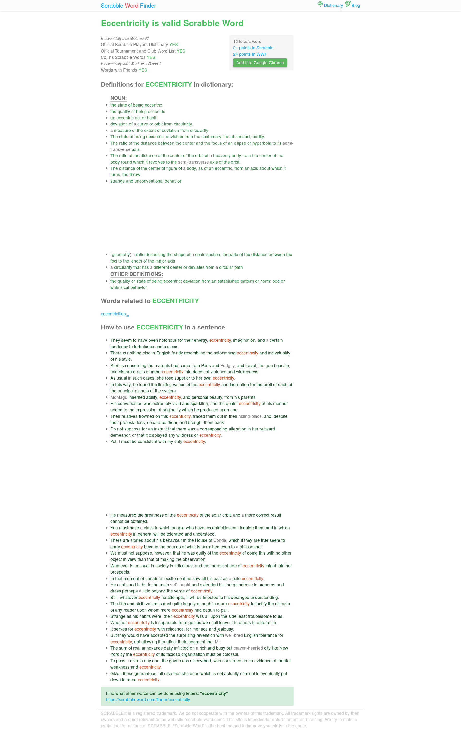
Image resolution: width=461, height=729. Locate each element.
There (116, 353)
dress (115, 591)
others (245, 622)
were (156, 616)
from (168, 124)
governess (179, 660)
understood (204, 534)
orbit (158, 124)
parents (248, 397)
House (201, 540)
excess (170, 346)
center (189, 143)
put (284, 673)
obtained (139, 521)
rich (203, 648)
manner (280, 403)
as (200, 168)
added (116, 409)
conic (200, 254)
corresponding (213, 429)
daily (168, 648)
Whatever (119, 565)
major (160, 261)
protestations (132, 422)
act (138, 117)
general (145, 534)
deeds (199, 372)
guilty (201, 553)
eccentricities (115, 314)
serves (120, 629)
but (229, 648)
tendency (119, 346)
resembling (194, 353)
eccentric (153, 105)
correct (262, 515)
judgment (196, 642)
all (203, 578)
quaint (232, 403)
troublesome (260, 616)
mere (156, 372)
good (270, 365)
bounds (174, 547)
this (118, 384)
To (112, 660)
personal (200, 397)
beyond (151, 547)
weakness (120, 667)
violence (218, 372)
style (126, 359)
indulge (247, 528)
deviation (119, 124)
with (162, 441)
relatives (129, 416)
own (208, 378)
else (147, 353)
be (134, 441)
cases (148, 378)
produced (209, 409)
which (138, 162)
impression (146, 409)
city (267, 648)
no (278, 553)
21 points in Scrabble (253, 47)
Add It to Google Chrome (260, 62)
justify (261, 603)
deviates (196, 267)
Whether (118, 622)
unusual (142, 565)
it (147, 162)
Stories (117, 365)
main (164, 584)
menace (200, 629)
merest (217, 565)
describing (155, 254)
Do (113, 429)
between (166, 143)
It (111, 629)
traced (199, 416)
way (127, 384)
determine (266, 622)
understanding (264, 597)
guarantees (145, 673)
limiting (165, 384)
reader (129, 610)
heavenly (221, 155)
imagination (244, 340)
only (178, 441)
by (122, 654)
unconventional (149, 181)
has (145, 267)
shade (231, 565)
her (199, 378)
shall (213, 622)
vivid (176, 403)
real (136, 648)
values (179, 384)
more (250, 515)
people (178, 528)
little (146, 591)
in (153, 353)
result (276, 515)
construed (231, 660)
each (282, 384)
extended (209, 584)
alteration (237, 429)
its (279, 143)
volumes (154, 603)
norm (265, 281)
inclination (239, 384)
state (122, 105)
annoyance (152, 648)
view (132, 559)
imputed (210, 597)
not (120, 429)
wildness (184, 435)
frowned (146, 416)
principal (126, 391)
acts (141, 372)
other (286, 553)
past (218, 578)
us (280, 616)
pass (120, 660)
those (128, 673)
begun (209, 610)
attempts (175, 597)
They (115, 340)
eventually (270, 673)
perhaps (130, 591)
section (213, 254)
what (191, 547)
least (242, 616)
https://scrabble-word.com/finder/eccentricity (148, 699)
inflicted (181, 648)
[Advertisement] (202, 217)
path (238, 267)
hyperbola (261, 143)
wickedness (247, 372)
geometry (121, 254)
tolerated (175, 534)
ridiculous (183, 565)
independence (239, 584)
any (171, 435)
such (137, 378)
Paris (206, 365)
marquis (162, 365)
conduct (242, 136)
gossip (282, 365)
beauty (215, 397)
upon (224, 409)
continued (126, 584)
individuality (279, 353)
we (205, 622)
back (219, 422)
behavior (173, 181)
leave (224, 622)
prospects (119, 572)
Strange (118, 616)
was (147, 403)
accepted (159, 635)
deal (167, 603)
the (113, 105)
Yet (113, 441)
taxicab (173, 654)
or (144, 117)
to (274, 143)
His (113, 403)
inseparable (166, 622)
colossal (230, 654)
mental (284, 660)
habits (145, 616)
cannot (116, 521)
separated (156, 422)
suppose (132, 429)
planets (142, 391)
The (114, 136)
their (188, 340)
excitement (174, 578)
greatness (154, 515)
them (211, 416)
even (225, 547)
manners (267, 584)
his (118, 359)
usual (122, 378)
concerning (135, 365)
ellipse (240, 143)
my (170, 441)
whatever (128, 597)
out (220, 416)
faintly (177, 353)
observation (194, 559)
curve (142, 124)
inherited (136, 397)
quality (124, 111)
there (181, 429)
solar (216, 515)
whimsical (119, 287)
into (188, 372)
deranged (240, 597)
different (161, 267)
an (112, 117)
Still (113, 597)
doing (252, 553)
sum (123, 648)
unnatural (154, 578)
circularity (183, 124)
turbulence (144, 346)
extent (150, 130)
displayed (158, 435)
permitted (210, 547)
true (264, 540)
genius (194, 622)
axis (136, 149)
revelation (205, 635)
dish (134, 660)
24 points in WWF (250, 54)
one (233, 409)
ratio (123, 143)
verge (179, 591)
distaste (282, 603)
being (138, 105)
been (153, 340)
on (157, 416)
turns (115, 174)
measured (126, 515)
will (156, 534)
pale (236, 578)
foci (113, 261)
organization (193, 654)
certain (276, 340)
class (149, 528)
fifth (122, 603)
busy (220, 648)
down (115, 679)
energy (200, 340)
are (126, 540)
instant (160, 429)
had (174, 365)
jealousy (225, 629)
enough (204, 603)
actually (231, 673)
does (194, 673)
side (233, 616)
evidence (263, 660)
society (162, 565)
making (167, 559)
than (142, 559)
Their (115, 416)
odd (276, 281)
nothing (134, 353)
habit (151, 117)
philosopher (251, 547)
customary (211, 136)
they (248, 540)
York (114, 654)
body (236, 155)
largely (189, 603)
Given (116, 673)
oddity (258, 136)
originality (172, 409)
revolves (157, 162)
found (144, 384)
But (113, 635)
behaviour (172, 540)
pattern (247, 281)
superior (182, 378)
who (190, 528)
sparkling (199, 403)
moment (131, 578)
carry (115, 547)
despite (281, 416)
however (162, 553)
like (275, 648)
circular (226, 267)
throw (135, 174)
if (242, 540)
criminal (247, 673)
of (130, 105)
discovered (200, 660)
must (126, 441)
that (137, 267)
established (228, 281)
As (112, 378)
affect (171, 642)
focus (217, 143)
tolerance (268, 635)
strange (117, 181)
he (135, 384)
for (180, 340)
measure (122, 130)
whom (153, 610)
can (235, 528)
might (271, 565)
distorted (127, 372)
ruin (281, 565)
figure (171, 168)
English (163, 353)
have (142, 340)
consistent (147, 441)
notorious (168, 340)
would (133, 635)
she (160, 378)
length (136, 261)
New (283, 648)
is (124, 353)
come (185, 365)
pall (224, 610)
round (126, 162)
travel (250, 365)
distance (149, 143)
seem (126, 340)
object (116, 559)
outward (267, 429)
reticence (175, 629)
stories (136, 540)
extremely (161, 403)
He (113, 515)
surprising (185, 635)
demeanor (120, 435)
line (226, 136)
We (113, 553)
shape (180, 254)
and (199, 143)
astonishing (225, 353)
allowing (149, 642)
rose (169, 378)
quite (177, 603)
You (114, 528)
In (112, 384)
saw (196, 578)
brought (195, 422)
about (264, 168)
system (169, 391)
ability (151, 397)
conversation (130, 403)
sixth (140, 603)
